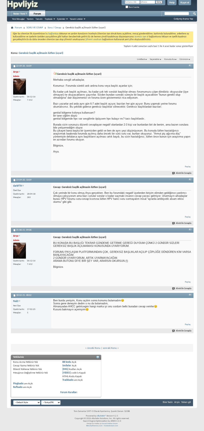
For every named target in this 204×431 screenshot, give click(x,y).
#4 (190, 295)
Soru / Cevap (54, 27)
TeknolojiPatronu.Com (94, 426)
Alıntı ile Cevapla (183, 173)
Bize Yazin (168, 402)
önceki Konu (93, 348)
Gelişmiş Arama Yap (183, 19)
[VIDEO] (66, 373)
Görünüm (183, 59)
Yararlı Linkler (76, 19)
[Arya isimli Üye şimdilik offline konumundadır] (19, 87)
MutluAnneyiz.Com (111, 426)
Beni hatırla (133, 7)
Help (172, 2)
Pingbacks (18, 383)
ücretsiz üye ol (141, 37)
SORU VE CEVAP (34, 27)
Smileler (66, 365)
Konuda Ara (169, 59)
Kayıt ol (184, 2)
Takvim (38, 19)
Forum (37, 13)
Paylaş (187, 167)
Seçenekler (154, 59)
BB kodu (66, 362)
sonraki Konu (110, 348)
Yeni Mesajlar (18, 19)
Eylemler (61, 19)
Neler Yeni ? (20, 13)
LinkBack (141, 59)
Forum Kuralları (68, 392)
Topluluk (49, 19)
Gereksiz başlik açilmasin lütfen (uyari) (41, 53)
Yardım (30, 19)
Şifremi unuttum (93, 39)
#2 (190, 179)
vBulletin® (101, 416)
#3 (190, 229)
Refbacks (18, 387)
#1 (190, 65)
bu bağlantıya (52, 34)
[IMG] (65, 369)
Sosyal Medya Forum (110, 423)
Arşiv (177, 402)
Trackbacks (68, 380)
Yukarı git (186, 402)
